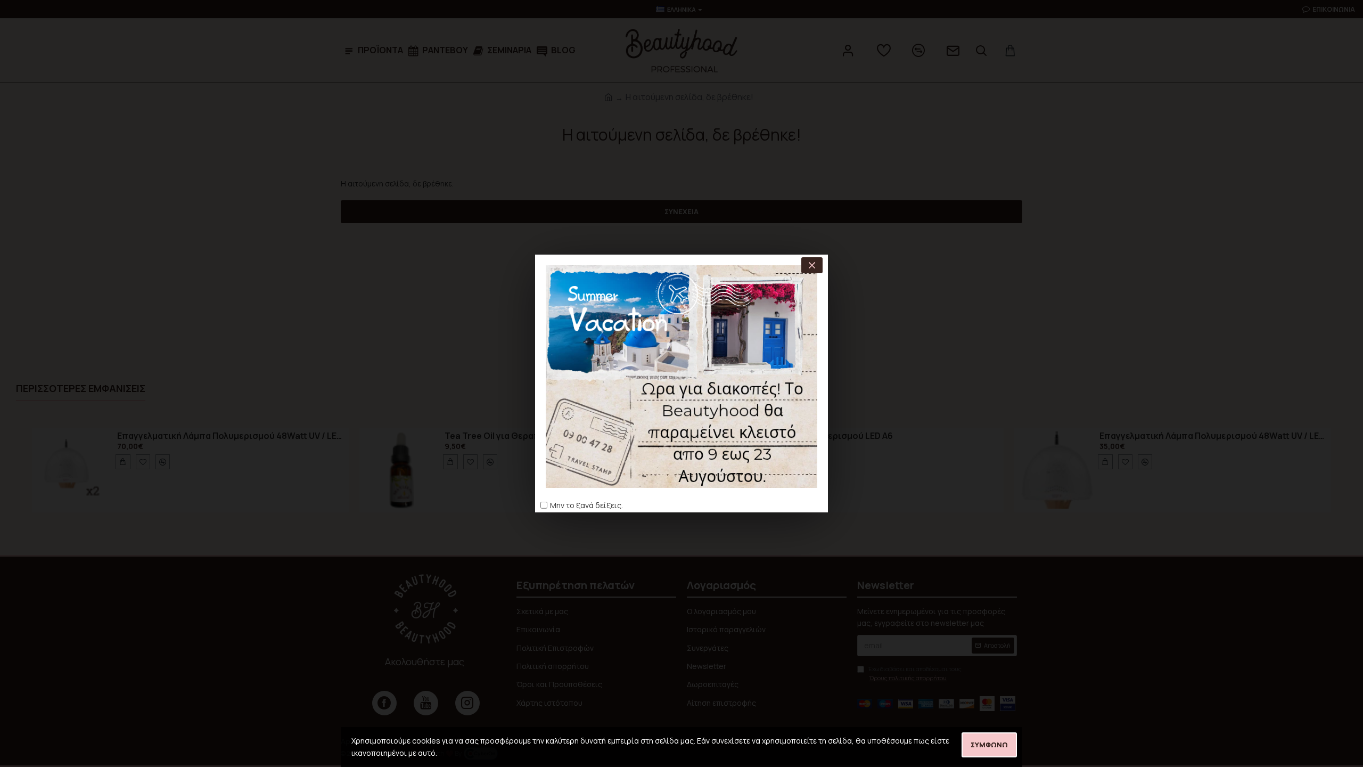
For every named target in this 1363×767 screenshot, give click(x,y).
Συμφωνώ (989, 744)
